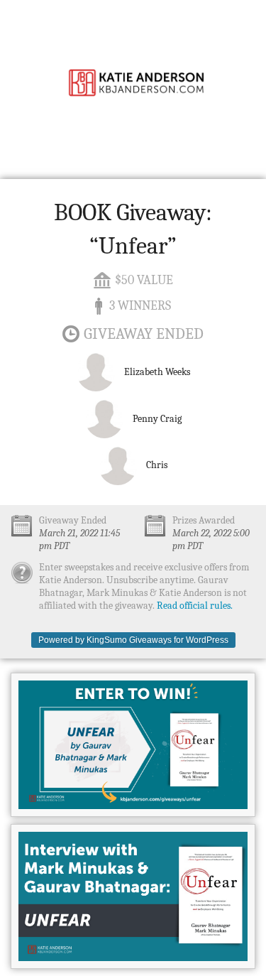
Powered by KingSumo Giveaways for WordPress (133, 640)
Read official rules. (195, 606)
